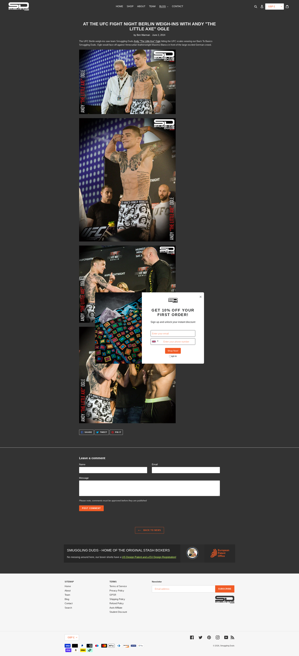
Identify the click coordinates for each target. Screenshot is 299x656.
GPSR (112, 594)
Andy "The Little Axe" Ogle (147, 41)
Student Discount (118, 612)
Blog (67, 599)
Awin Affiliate (115, 607)
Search (68, 607)
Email (155, 464)
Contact (69, 603)
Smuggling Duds (227, 646)
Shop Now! (173, 350)
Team (67, 594)
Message (84, 478)
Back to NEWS (152, 530)
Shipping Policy (117, 599)
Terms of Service (118, 586)
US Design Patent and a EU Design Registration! (149, 557)
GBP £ (71, 637)
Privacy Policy (116, 590)
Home (68, 586)
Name (82, 464)
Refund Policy (116, 603)
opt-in (174, 356)
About (68, 590)
